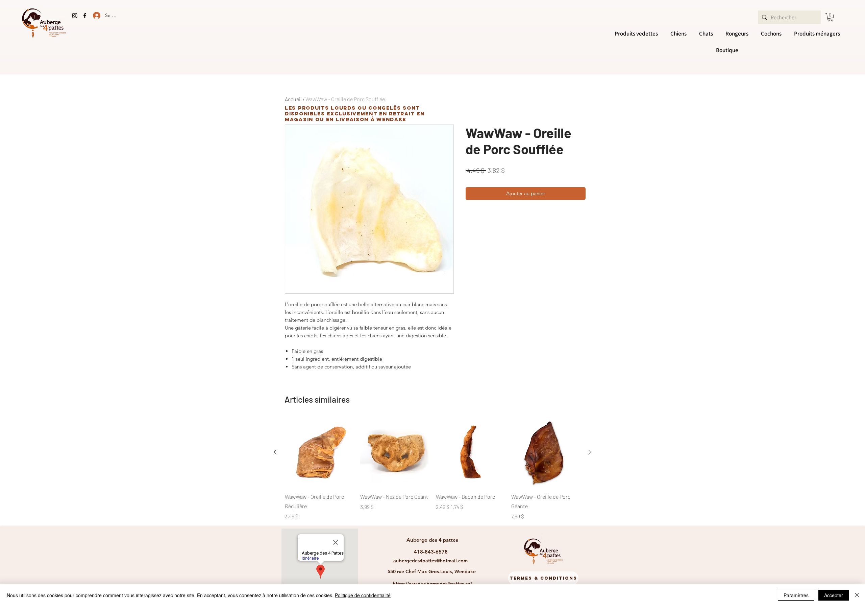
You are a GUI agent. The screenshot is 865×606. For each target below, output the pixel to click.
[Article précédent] (275, 452)
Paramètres (796, 595)
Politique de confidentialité (363, 595)
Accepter (833, 595)
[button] (830, 17)
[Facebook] (84, 15)
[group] (432, 469)
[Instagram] (74, 15)
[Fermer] (857, 595)
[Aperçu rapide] (319, 452)
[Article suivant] (590, 452)
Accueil (293, 99)
